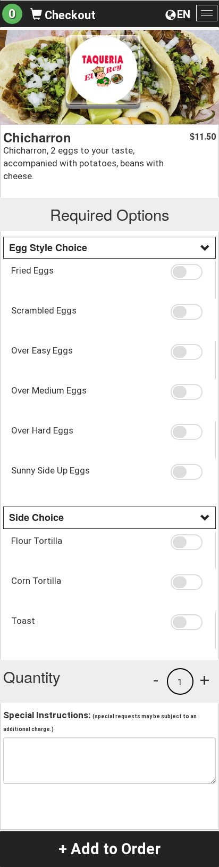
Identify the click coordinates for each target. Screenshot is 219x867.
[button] (189, 272)
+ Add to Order (109, 849)
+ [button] (204, 680)
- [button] (155, 680)
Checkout (69, 15)
